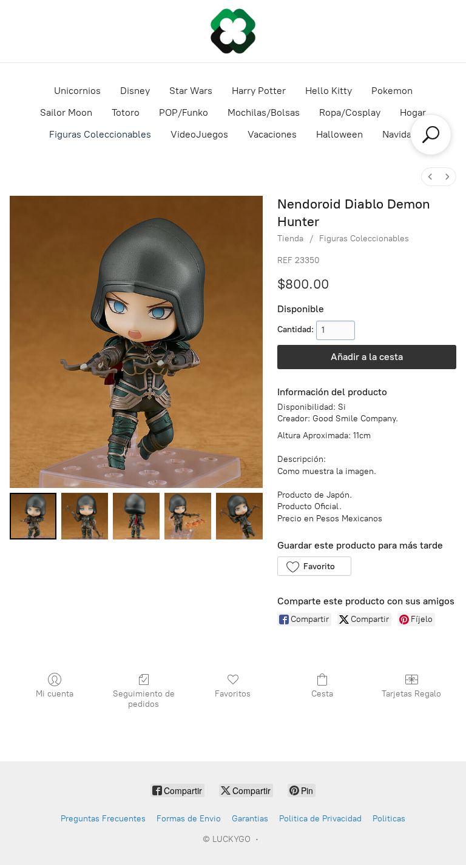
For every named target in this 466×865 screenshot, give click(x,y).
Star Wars (190, 90)
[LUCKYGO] (233, 31)
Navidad (399, 134)
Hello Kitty (328, 90)
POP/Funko (183, 112)
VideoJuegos (199, 134)
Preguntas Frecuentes (103, 818)
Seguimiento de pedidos (144, 699)
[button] (314, 566)
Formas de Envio (189, 818)
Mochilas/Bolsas (264, 112)
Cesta (322, 694)
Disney (135, 90)
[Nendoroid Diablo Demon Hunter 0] (33, 516)
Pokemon (392, 90)
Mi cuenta (54, 694)
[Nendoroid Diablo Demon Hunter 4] (239, 516)
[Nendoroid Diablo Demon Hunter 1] (84, 516)
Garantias (250, 818)
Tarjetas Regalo (411, 694)
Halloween (339, 134)
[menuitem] (430, 176)
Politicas (389, 818)
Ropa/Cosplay (349, 112)
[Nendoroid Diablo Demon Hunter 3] (187, 516)
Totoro (126, 112)
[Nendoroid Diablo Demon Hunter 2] (136, 516)
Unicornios (77, 90)
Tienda (290, 238)
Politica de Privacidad (320, 818)
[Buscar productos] (431, 134)
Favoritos (233, 694)
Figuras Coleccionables (100, 134)
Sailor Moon (66, 112)
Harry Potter (259, 90)
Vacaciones (272, 134)
